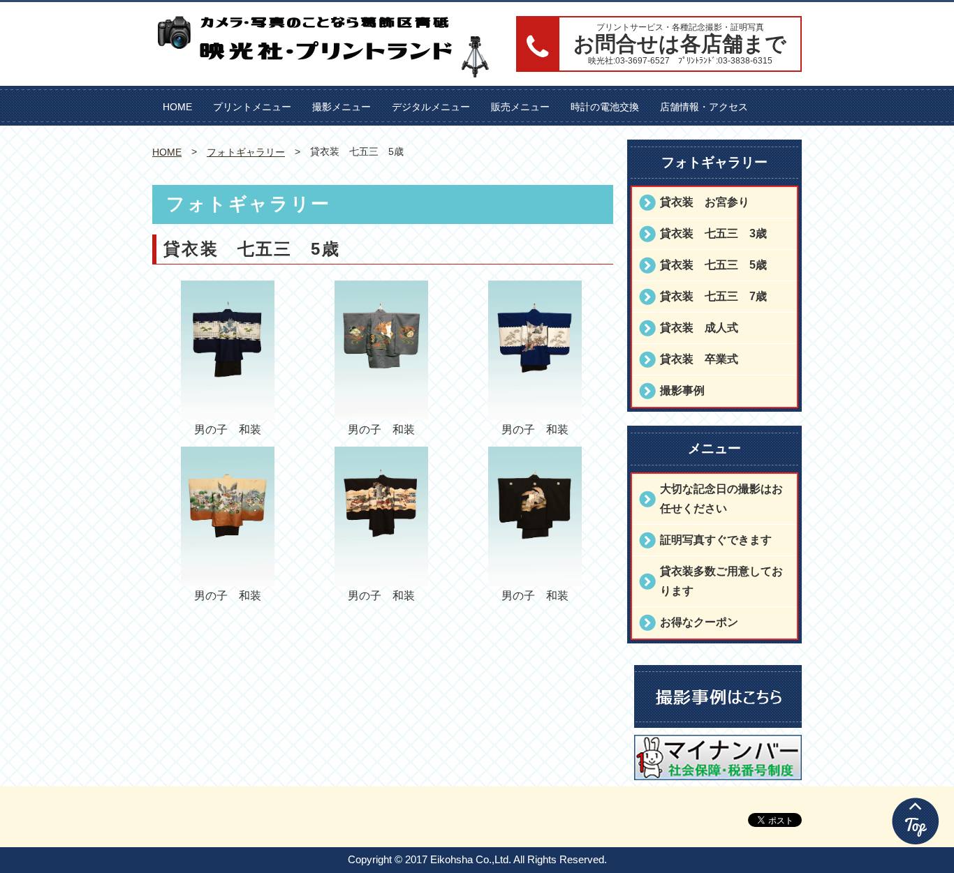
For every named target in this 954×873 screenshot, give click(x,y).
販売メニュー (520, 106)
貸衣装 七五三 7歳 (713, 296)
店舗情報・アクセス (704, 106)
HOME (177, 106)
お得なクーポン (699, 622)
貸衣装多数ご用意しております (721, 581)
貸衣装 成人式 (699, 328)
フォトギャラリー (246, 152)
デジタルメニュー (431, 106)
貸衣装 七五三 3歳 (713, 233)
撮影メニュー (341, 106)
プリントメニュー (252, 106)
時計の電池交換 (605, 106)
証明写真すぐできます (716, 540)
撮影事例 (682, 390)
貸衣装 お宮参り (704, 202)
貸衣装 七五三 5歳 (713, 265)
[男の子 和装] (227, 410)
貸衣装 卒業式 (699, 359)
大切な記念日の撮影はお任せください (721, 498)
